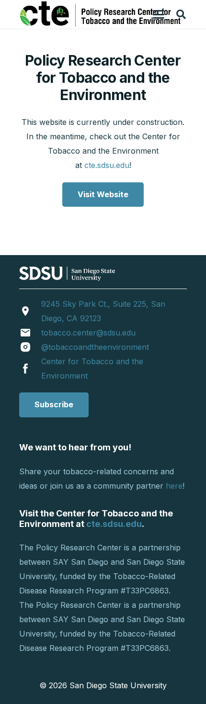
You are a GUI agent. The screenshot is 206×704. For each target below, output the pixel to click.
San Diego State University (118, 685)
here (174, 486)
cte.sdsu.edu (106, 165)
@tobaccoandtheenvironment (95, 347)
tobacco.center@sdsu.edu (88, 332)
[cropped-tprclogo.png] (101, 14)
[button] (159, 14)
